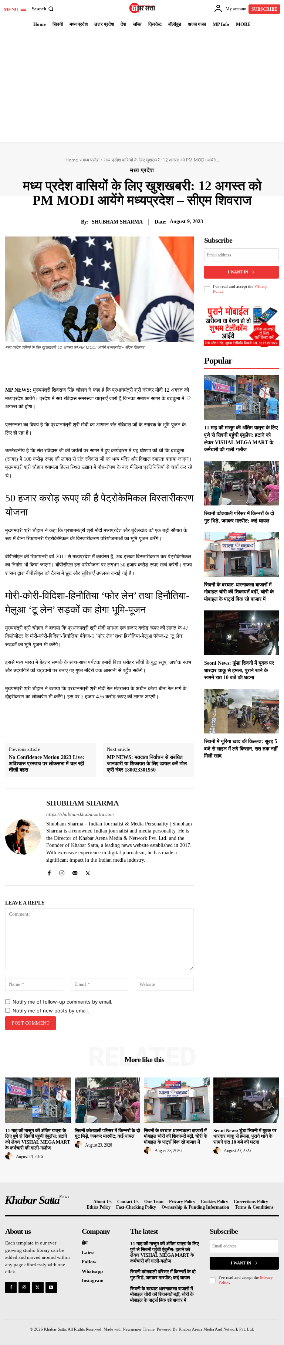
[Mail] (75, 871)
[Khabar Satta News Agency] (143, 8)
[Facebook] (78, 367)
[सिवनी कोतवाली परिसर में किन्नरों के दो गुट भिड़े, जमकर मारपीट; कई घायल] (241, 483)
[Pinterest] (112, 367)
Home (71, 160)
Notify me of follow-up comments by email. (62, 1002)
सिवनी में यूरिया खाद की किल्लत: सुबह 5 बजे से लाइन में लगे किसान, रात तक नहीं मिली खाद (240, 749)
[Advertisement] (142, 86)
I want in (238, 272)
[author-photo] (10, 1156)
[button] (43, 8)
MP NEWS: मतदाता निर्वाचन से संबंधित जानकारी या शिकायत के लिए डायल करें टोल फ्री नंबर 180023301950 (147, 764)
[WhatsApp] (129, 367)
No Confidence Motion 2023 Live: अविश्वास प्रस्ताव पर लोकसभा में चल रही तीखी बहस (46, 764)
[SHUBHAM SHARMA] (23, 837)
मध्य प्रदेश (91, 160)
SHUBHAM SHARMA (117, 222)
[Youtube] (51, 1287)
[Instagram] (62, 871)
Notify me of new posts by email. (51, 1011)
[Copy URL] (163, 367)
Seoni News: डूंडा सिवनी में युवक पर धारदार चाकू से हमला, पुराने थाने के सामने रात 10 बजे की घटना (239, 670)
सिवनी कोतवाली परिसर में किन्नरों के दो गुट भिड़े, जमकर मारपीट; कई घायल (107, 1133)
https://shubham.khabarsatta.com (80, 814)
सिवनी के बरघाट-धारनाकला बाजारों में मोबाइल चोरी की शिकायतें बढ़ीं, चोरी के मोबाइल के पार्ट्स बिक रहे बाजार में (239, 592)
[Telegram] (146, 367)
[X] (95, 367)
